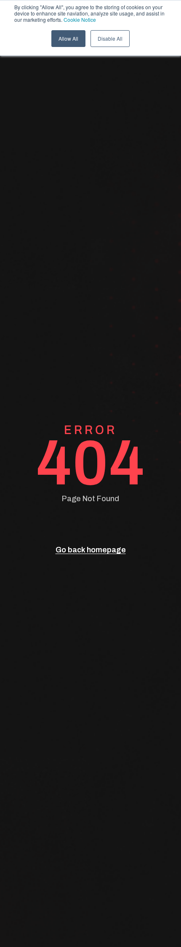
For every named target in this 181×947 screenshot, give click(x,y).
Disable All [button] (110, 38)
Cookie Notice (80, 19)
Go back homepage (91, 550)
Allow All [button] (68, 38)
